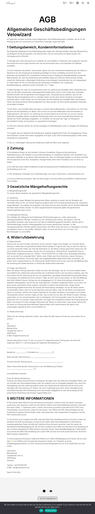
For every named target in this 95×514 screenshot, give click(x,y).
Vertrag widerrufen (47, 499)
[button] (65, 3)
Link (12, 441)
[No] (92, 508)
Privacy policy (51, 510)
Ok (41, 510)
